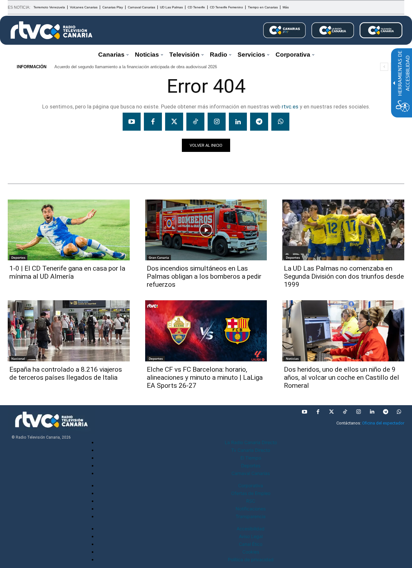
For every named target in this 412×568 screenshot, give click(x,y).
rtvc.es (290, 106)
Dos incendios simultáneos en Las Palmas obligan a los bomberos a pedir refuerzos (204, 276)
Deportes (18, 257)
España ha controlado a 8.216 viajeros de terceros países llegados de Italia (65, 373)
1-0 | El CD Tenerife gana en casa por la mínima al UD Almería (67, 272)
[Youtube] (132, 122)
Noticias (20, 163)
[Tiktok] (195, 122)
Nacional (18, 358)
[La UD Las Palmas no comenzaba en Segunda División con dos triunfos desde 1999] (343, 230)
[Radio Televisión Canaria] (51, 30)
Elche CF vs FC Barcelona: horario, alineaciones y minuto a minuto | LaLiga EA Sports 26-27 (205, 377)
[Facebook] (153, 122)
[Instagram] (217, 122)
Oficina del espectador (383, 423)
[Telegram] (259, 122)
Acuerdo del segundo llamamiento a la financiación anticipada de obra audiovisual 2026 (135, 66)
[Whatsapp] (280, 122)
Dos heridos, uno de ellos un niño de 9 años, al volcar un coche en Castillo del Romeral (341, 377)
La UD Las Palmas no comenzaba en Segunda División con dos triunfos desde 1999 (344, 276)
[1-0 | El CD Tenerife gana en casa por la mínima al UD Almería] (69, 230)
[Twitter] (174, 122)
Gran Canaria (159, 257)
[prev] (384, 67)
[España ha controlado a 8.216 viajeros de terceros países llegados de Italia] (69, 330)
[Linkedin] (238, 122)
